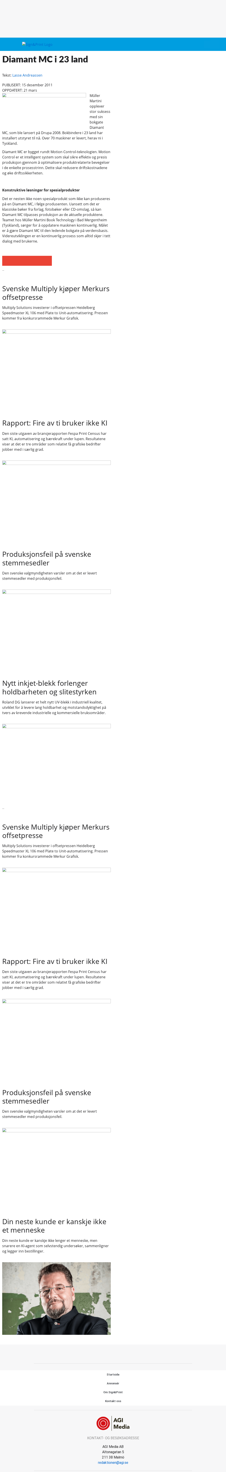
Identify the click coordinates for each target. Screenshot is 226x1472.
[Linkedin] (118, 1353)
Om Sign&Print (113, 1392)
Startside (113, 1374)
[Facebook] (108, 1353)
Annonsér (113, 1383)
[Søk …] (215, 44)
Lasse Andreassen (27, 75)
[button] (207, 44)
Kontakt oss (113, 1401)
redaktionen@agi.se (113, 1462)
